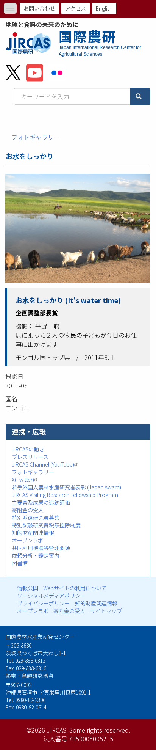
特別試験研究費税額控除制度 (46, 525)
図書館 (20, 563)
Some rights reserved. (99, 729)
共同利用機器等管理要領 (41, 548)
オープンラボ (27, 540)
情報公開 (27, 588)
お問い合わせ (39, 8)
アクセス (75, 8)
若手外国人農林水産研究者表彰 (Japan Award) (66, 487)
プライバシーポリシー (43, 603)
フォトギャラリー (35, 137)
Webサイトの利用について (75, 588)
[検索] (140, 96)
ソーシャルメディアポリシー (51, 595)
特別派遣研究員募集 (35, 517)
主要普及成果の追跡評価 (41, 502)
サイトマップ (106, 611)
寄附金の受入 (28, 510)
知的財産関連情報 (33, 532)
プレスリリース (30, 457)
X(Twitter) (23, 479)
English (104, 8)
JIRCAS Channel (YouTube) (43, 464)
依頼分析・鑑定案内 (35, 555)
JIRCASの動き (28, 449)
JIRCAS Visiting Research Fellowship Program (65, 494)
